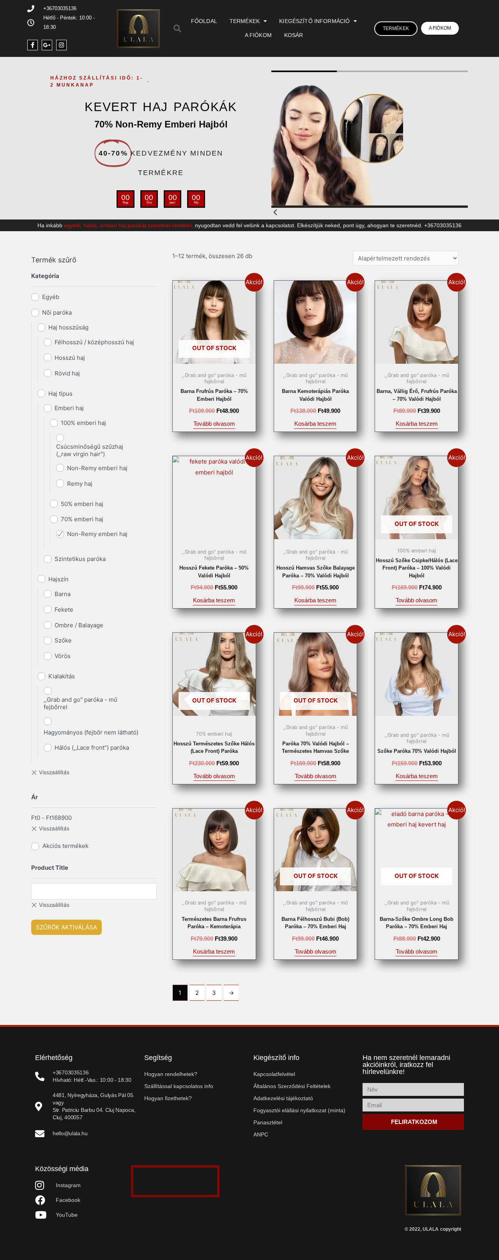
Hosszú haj (70, 357)
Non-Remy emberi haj (97, 468)
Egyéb (50, 297)
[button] (337, 212)
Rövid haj (67, 373)
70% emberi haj (82, 519)
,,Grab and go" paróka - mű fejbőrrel (80, 703)
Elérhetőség (54, 1058)
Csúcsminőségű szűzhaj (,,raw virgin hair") (89, 450)
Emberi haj (69, 408)
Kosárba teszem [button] (315, 423)
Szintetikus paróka (80, 559)
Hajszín (58, 579)
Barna (63, 594)
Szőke (63, 640)
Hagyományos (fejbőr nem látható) (91, 732)
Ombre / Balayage (79, 625)
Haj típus (60, 393)
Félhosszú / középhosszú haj (94, 342)
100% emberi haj (83, 422)
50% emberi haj (82, 504)
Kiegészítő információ (314, 21)
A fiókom (258, 35)
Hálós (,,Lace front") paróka (92, 747)
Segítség (158, 1058)
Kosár (293, 35)
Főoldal (204, 21)
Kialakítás (61, 676)
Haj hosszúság (68, 327)
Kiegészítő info (276, 1058)
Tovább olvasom (214, 423)
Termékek (245, 21)
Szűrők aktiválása (66, 927)
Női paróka (57, 312)
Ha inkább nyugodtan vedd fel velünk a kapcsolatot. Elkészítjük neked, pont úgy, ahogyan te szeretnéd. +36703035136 (249, 225)
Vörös (63, 656)
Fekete (64, 609)
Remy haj (79, 483)
